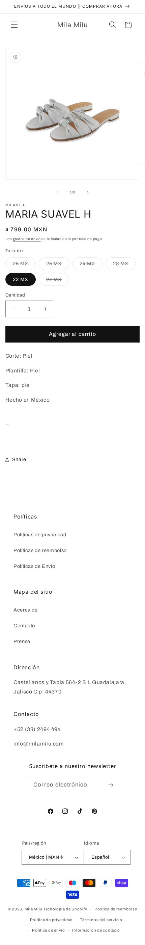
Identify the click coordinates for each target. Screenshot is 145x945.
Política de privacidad (51, 920)
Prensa (21, 641)
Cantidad (15, 295)
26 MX (24, 265)
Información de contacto (96, 930)
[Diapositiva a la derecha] (87, 192)
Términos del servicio (101, 920)
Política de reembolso (115, 909)
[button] (14, 25)
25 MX (57, 265)
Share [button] (19, 459)
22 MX (20, 279)
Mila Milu (33, 909)
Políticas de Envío (34, 566)
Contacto (24, 625)
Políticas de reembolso (40, 550)
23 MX (124, 265)
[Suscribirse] (110, 785)
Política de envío (48, 930)
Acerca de (25, 610)
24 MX (91, 265)
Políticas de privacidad (39, 534)
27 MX (57, 281)
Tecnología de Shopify (65, 909)
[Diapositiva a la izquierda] (57, 192)
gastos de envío (27, 239)
